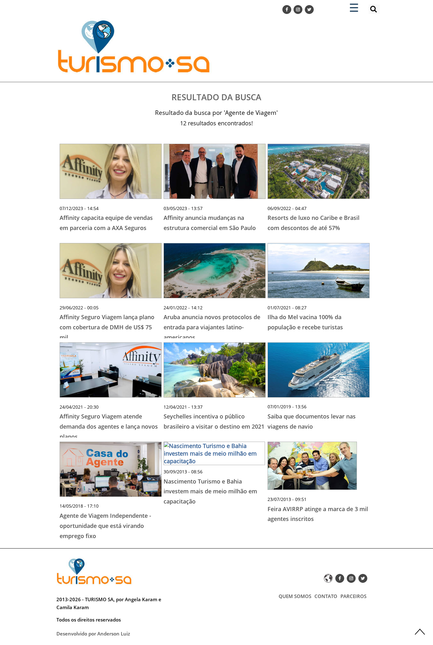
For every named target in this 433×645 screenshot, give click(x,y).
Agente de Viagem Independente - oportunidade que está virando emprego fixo (105, 525)
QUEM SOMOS (295, 596)
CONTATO (325, 596)
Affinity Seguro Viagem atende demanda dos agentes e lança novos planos (109, 426)
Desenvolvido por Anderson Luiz (93, 633)
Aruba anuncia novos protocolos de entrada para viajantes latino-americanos (212, 327)
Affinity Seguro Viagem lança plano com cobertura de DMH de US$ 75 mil (107, 327)
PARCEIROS (353, 596)
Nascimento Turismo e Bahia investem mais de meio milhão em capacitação (210, 491)
